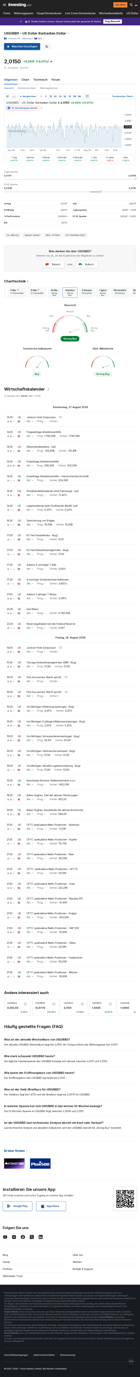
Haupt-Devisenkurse (49, 13)
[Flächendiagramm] (14, 96)
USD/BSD (96, 1003)
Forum (56, 79)
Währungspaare (23, 13)
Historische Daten (27, 88)
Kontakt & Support (83, 1269)
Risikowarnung (67, 1355)
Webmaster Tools (13, 1276)
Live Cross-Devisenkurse (80, 13)
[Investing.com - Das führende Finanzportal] (20, 5)
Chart (25, 79)
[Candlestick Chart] (7, 96)
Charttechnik (15, 281)
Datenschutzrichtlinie (44, 1355)
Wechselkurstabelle (111, 13)
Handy (6, 1261)
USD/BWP (40, 1003)
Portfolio (7, 1269)
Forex (6, 13)
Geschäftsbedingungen (16, 1355)
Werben (77, 1261)
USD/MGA (12, 1003)
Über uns (78, 1254)
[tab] (17, 292)
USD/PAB (124, 1003)
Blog (5, 1254)
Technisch (40, 79)
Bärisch (56, 264)
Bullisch (89, 264)
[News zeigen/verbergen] (87, 96)
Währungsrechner (49, 88)
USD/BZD (68, 1003)
